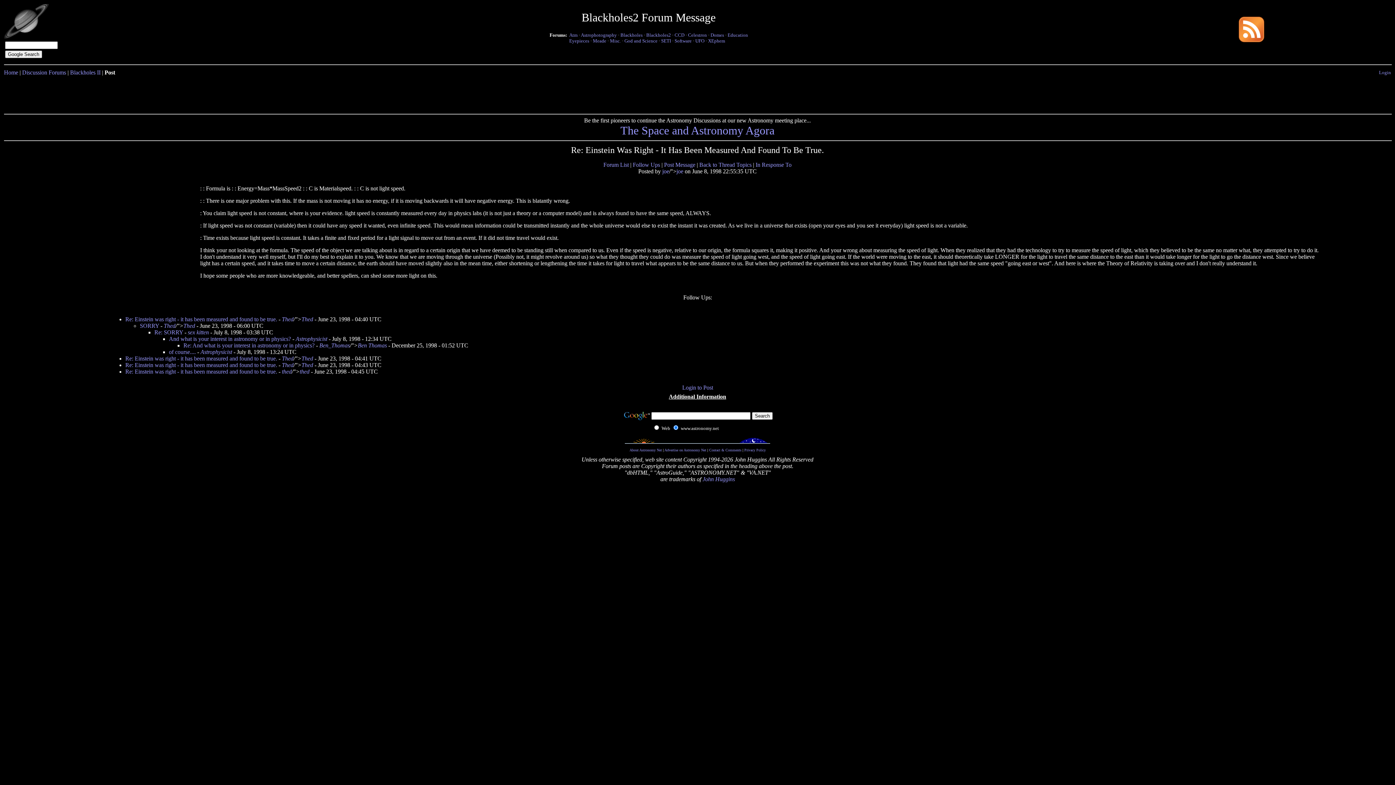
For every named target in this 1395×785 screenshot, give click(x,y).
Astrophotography (599, 35)
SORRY (149, 326)
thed (287, 372)
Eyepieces (579, 41)
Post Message (679, 165)
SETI (666, 41)
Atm (573, 35)
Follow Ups (646, 165)
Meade (599, 41)
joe (665, 171)
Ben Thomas (372, 345)
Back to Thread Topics (725, 165)
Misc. (615, 41)
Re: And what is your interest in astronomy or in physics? (249, 345)
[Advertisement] (697, 93)
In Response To (774, 165)
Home (11, 72)
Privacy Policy (755, 450)
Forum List (616, 165)
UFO (699, 41)
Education (738, 35)
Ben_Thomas (334, 345)
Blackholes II (85, 72)
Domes (717, 35)
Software (683, 41)
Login (1385, 72)
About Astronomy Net (646, 450)
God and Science (641, 41)
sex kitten (198, 332)
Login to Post (697, 388)
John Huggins (719, 479)
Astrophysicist (311, 339)
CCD (679, 35)
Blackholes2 (658, 35)
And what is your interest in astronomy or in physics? (230, 339)
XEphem (716, 41)
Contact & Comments (725, 450)
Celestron (697, 35)
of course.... (182, 352)
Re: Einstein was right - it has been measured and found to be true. (201, 319)
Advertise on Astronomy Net (685, 450)
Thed (288, 319)
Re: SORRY (168, 332)
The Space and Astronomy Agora (697, 130)
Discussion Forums (44, 72)
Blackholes (631, 35)
